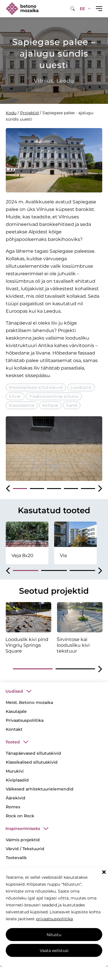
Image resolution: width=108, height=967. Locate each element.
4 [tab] (71, 488)
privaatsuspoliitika (54, 918)
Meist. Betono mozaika (29, 702)
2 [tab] (37, 488)
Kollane (50, 405)
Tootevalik (16, 857)
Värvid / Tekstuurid (25, 848)
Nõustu (54, 934)
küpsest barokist (75, 209)
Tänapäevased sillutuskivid (33, 753)
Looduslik (81, 387)
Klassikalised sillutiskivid (36, 387)
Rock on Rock (20, 815)
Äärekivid (15, 798)
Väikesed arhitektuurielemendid (39, 789)
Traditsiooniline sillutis (54, 396)
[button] (104, 872)
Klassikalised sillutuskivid (32, 762)
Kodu (11, 112)
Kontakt (14, 729)
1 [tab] (20, 488)
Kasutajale (16, 711)
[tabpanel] (54, 448)
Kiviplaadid (17, 780)
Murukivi (15, 771)
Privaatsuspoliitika (24, 720)
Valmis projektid (23, 839)
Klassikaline (22, 405)
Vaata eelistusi (54, 950)
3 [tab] (54, 488)
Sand (71, 405)
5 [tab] (88, 488)
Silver (15, 396)
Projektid (29, 112)
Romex (13, 806)
